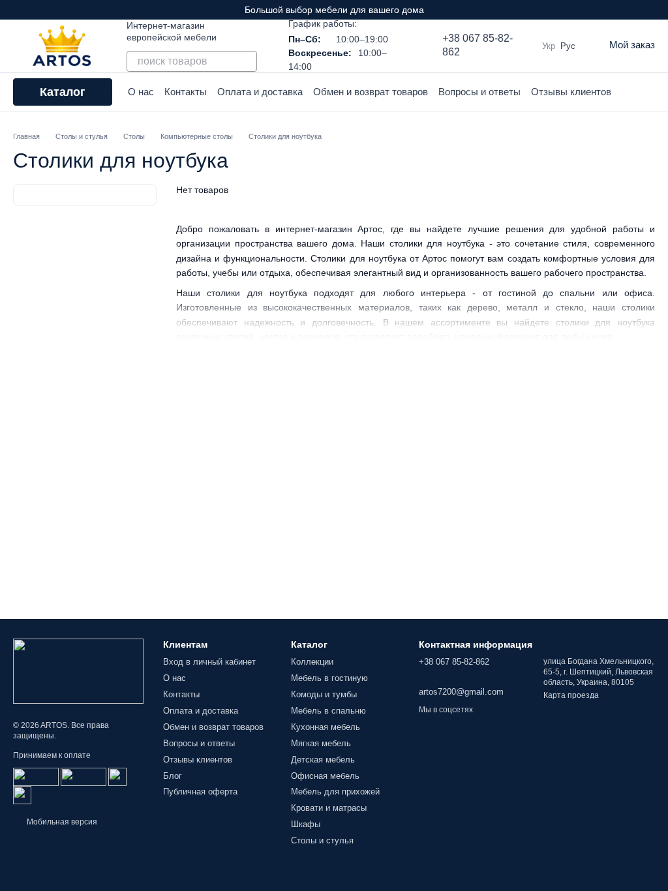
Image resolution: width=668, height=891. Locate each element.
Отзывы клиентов (571, 91)
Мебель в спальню (328, 711)
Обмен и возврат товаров (370, 91)
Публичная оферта (200, 791)
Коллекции (312, 662)
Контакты (185, 91)
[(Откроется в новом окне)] (117, 776)
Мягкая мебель (321, 743)
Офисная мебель (325, 776)
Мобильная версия (61, 821)
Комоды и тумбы (324, 694)
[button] (657, 10)
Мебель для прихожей (335, 791)
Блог (172, 776)
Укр (548, 46)
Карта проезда (571, 695)
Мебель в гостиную (329, 678)
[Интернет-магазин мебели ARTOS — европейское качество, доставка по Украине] (78, 670)
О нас (141, 91)
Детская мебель (323, 759)
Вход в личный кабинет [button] (209, 662)
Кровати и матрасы (329, 808)
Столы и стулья (322, 840)
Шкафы (305, 824)
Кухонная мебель (325, 727)
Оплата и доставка (260, 91)
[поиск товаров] (246, 61)
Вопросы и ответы (479, 91)
